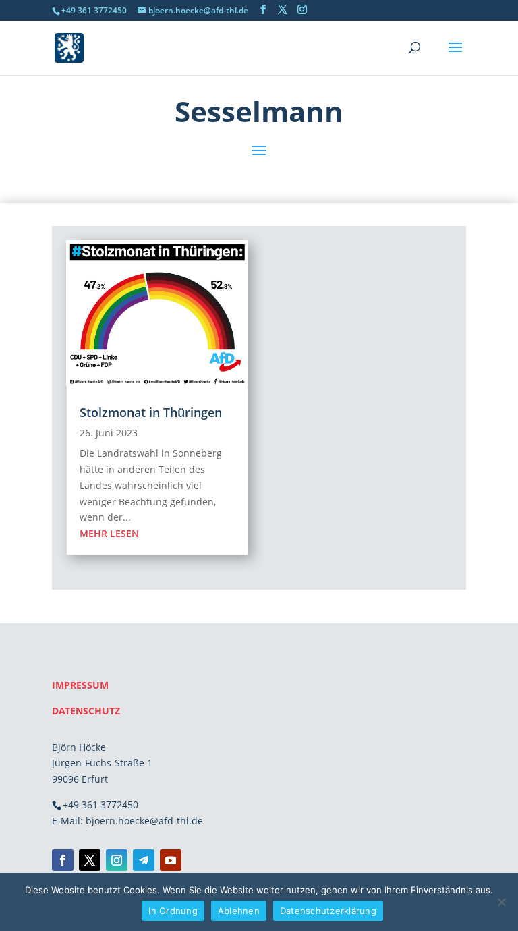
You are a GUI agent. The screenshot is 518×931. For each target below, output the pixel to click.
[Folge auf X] (89, 860)
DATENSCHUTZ (86, 710)
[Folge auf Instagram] (116, 860)
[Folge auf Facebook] (63, 860)
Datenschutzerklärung (328, 910)
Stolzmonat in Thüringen (151, 412)
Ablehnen (239, 910)
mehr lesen (109, 533)
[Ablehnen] (501, 902)
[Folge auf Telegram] (143, 860)
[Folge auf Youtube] (170, 860)
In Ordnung (173, 910)
